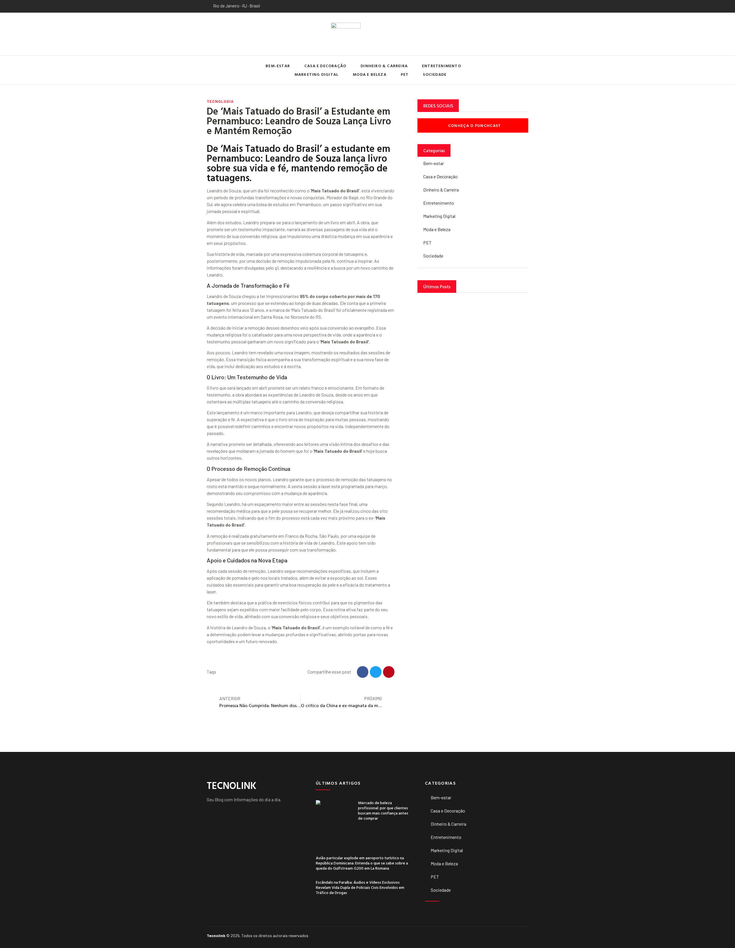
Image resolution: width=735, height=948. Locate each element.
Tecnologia (220, 101)
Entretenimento (441, 66)
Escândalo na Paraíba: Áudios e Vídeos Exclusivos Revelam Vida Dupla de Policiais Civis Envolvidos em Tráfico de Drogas (360, 887)
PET (405, 74)
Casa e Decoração (325, 66)
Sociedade (434, 74)
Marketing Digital (317, 74)
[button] (522, 70)
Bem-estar (278, 66)
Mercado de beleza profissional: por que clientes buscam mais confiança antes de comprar (383, 810)
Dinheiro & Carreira (384, 66)
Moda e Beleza (369, 74)
